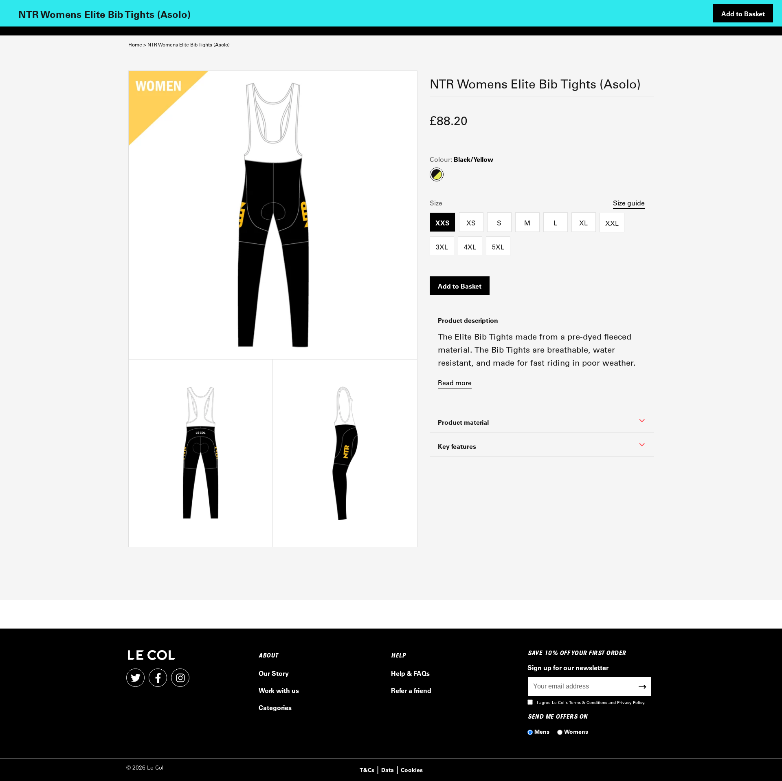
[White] (273, 215)
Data (387, 770)
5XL (498, 247)
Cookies (412, 770)
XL (583, 222)
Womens (576, 731)
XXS (442, 222)
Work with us (279, 690)
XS (471, 222)
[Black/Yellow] (200, 453)
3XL (442, 247)
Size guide (629, 203)
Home (135, 44)
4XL (470, 247)
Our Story (274, 673)
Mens (541, 731)
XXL (612, 223)
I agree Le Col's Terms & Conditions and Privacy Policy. (591, 702)
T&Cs (367, 770)
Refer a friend (411, 690)
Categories (275, 707)
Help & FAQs (410, 673)
